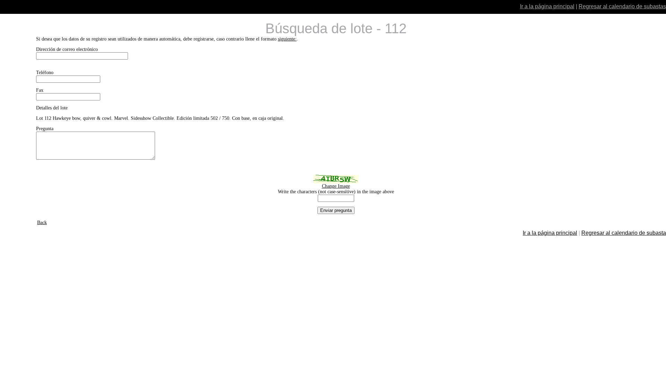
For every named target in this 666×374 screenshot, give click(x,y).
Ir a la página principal (547, 6)
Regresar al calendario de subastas (622, 6)
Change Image (336, 186)
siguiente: (287, 39)
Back (42, 222)
